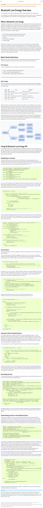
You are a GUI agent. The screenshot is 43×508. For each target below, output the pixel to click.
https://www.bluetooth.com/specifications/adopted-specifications (28, 455)
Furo (12, 506)
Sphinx (5, 506)
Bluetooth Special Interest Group (33, 110)
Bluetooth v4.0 (9, 29)
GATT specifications (12, 111)
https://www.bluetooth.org (6, 454)
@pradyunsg (9, 506)
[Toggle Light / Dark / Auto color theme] (40, 1)
